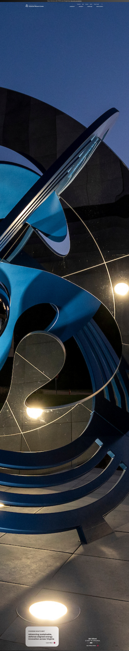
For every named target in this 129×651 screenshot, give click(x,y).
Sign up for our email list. (76, 1)
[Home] (35, 6)
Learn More (49, 643)
